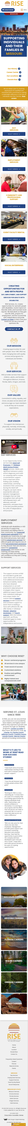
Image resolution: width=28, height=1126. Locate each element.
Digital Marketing (20, 1119)
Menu (25, 10)
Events (14, 1068)
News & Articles (14, 1066)
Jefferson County (7, 734)
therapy (6, 611)
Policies (14, 1064)
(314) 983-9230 (14, 1113)
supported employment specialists (13, 533)
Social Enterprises (14, 1084)
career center (12, 72)
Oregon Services (14, 1101)
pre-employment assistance (16, 544)
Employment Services (14, 1077)
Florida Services (14, 1096)
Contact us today (7, 319)
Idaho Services (14, 1098)
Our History (12, 69)
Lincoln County (7, 736)
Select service (13, 134)
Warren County (19, 736)
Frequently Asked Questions (14, 1059)
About (14, 1047)
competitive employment (9, 549)
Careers (14, 1061)
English (16, 1124)
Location (14, 1049)
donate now (12, 79)
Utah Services (14, 1103)
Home (14, 1045)
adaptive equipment (9, 612)
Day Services (14, 1075)
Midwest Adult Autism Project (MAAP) (11, 467)
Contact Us (12, 329)
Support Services (14, 1080)
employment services (14, 540)
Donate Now (8, 10)
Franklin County (20, 734)
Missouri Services (14, 1091)
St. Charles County (17, 732)
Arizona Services (14, 1094)
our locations (12, 76)
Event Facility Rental (14, 1082)
